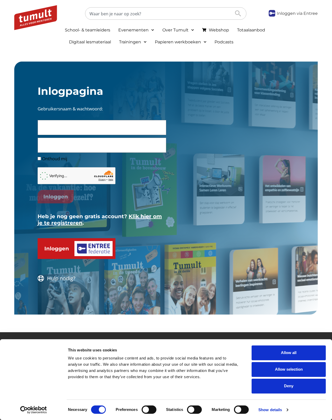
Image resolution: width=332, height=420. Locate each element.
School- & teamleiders (87, 30)
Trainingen (130, 41)
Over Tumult (175, 30)
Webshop (219, 30)
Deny (288, 386)
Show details (270, 410)
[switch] (149, 409)
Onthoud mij (54, 159)
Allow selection (289, 369)
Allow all (288, 352)
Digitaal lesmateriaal (90, 41)
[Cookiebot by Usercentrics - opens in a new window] (33, 410)
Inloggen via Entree (297, 13)
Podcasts (224, 41)
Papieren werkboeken (178, 41)
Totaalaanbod (251, 30)
